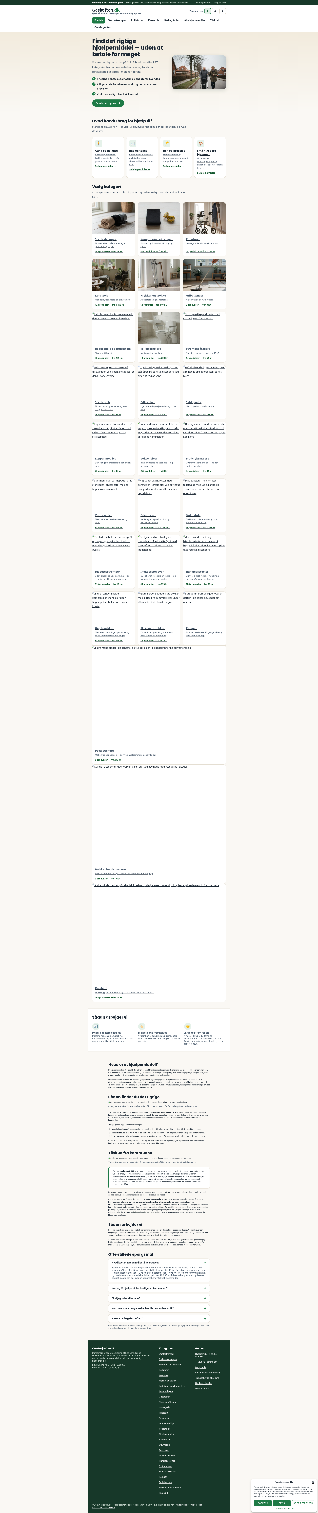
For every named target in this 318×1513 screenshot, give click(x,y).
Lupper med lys (166, 1423)
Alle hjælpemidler (194, 20)
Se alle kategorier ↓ (108, 103)
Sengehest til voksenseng (207, 1372)
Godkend (263, 1503)
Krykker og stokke (168, 1380)
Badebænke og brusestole (172, 1386)
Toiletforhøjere (166, 1391)
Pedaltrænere (165, 1482)
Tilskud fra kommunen (206, 1362)
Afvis (282, 1503)
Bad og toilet (171, 20)
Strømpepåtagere (168, 1402)
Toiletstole (164, 1450)
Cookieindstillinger (103, 1507)
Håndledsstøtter (167, 1461)
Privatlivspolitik (289, 1508)
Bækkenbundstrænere (170, 1487)
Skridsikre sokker (167, 1471)
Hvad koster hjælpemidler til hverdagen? (135, 1262)
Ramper (163, 1477)
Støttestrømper (117, 20)
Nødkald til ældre (203, 1383)
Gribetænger (165, 1396)
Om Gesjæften (102, 27)
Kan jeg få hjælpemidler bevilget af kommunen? (139, 1288)
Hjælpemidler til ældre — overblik (207, 1355)
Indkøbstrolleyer (167, 1455)
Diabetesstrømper (168, 1359)
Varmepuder (165, 1439)
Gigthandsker (165, 1466)
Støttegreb (164, 1407)
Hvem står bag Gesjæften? (127, 1318)
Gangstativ (200, 1367)
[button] (313, 1482)
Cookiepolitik (278, 1508)
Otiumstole (164, 1445)
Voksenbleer (165, 1428)
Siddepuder (164, 1418)
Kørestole (153, 20)
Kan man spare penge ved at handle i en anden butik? (143, 1308)
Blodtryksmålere (167, 1434)
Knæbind (163, 1493)
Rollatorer (137, 20)
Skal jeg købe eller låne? (126, 1298)
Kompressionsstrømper (170, 1364)
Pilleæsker (164, 1412)
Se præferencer (303, 1503)
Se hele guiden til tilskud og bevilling (146, 1212)
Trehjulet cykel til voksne (207, 1378)
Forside (98, 20)
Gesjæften (116, 11)
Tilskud (214, 20)
